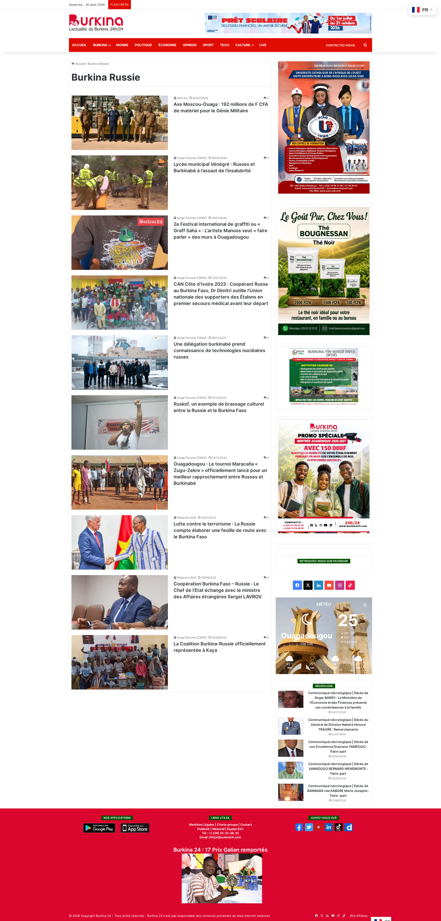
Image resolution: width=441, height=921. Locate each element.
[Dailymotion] (349, 830)
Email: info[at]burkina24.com (220, 837)
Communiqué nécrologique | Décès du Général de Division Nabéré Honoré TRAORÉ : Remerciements (338, 724)
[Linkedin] (329, 830)
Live (262, 45)
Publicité (203, 829)
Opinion (189, 45)
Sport (208, 45)
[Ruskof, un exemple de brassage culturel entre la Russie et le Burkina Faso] (119, 422)
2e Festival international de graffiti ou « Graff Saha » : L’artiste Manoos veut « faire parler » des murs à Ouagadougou (220, 230)
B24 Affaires (359, 916)
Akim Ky (182, 98)
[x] (309, 830)
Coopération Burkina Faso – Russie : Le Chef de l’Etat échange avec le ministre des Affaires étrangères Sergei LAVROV (218, 590)
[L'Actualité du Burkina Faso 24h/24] (96, 22)
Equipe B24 (234, 829)
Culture (242, 45)
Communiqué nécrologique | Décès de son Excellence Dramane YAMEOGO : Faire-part (338, 746)
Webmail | (219, 829)
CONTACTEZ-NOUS (340, 45)
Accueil (79, 45)
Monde (122, 45)
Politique (143, 45)
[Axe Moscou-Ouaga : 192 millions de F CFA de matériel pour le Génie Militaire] (119, 123)
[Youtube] (319, 830)
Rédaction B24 (186, 517)
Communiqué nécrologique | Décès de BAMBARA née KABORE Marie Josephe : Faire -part (338, 790)
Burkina (100, 45)
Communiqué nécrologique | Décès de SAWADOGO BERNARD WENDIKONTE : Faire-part (338, 768)
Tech (224, 45)
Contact (246, 824)
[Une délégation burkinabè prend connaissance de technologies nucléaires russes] (119, 362)
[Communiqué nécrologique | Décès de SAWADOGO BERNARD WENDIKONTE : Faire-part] (290, 770)
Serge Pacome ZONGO (192, 158)
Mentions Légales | (203, 824)
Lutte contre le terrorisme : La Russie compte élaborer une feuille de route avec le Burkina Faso (220, 530)
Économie (167, 45)
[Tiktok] (339, 830)
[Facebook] (299, 830)
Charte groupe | (228, 824)
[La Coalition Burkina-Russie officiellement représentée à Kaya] (119, 662)
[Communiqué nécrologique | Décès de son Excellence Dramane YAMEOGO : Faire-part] (290, 748)
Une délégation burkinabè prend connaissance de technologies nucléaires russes (219, 350)
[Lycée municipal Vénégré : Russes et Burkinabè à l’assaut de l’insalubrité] (119, 182)
